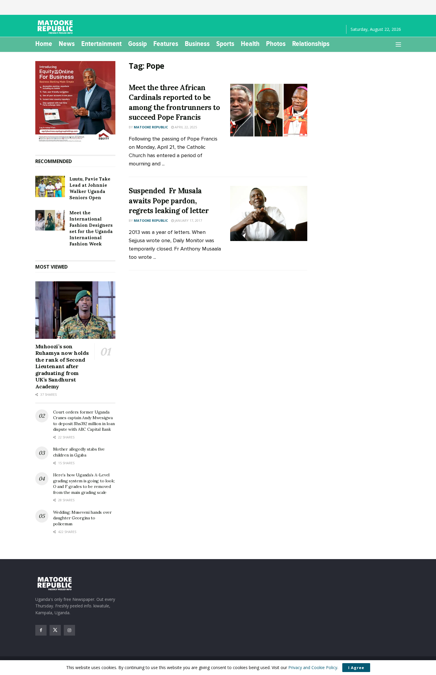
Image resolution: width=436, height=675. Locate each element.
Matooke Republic (151, 127)
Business (197, 43)
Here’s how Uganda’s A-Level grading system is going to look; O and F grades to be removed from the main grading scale (84, 483)
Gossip (137, 43)
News (67, 43)
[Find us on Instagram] (69, 630)
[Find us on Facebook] (41, 630)
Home (43, 43)
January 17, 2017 (188, 220)
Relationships (311, 43)
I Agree (356, 667)
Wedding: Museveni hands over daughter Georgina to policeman (82, 518)
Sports (225, 43)
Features (165, 43)
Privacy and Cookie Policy (312, 667)
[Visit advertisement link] (75, 102)
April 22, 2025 (185, 127)
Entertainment (101, 43)
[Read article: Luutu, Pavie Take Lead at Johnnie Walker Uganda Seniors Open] (50, 186)
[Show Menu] (398, 44)
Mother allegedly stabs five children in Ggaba (79, 452)
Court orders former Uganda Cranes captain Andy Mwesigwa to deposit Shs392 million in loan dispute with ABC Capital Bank (84, 420)
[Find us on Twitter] (55, 630)
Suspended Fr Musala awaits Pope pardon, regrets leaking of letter (169, 200)
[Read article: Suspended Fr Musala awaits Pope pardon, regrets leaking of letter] (268, 213)
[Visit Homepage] (56, 27)
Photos (276, 43)
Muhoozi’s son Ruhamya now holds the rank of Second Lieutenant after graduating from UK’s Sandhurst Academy (62, 366)
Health (250, 43)
